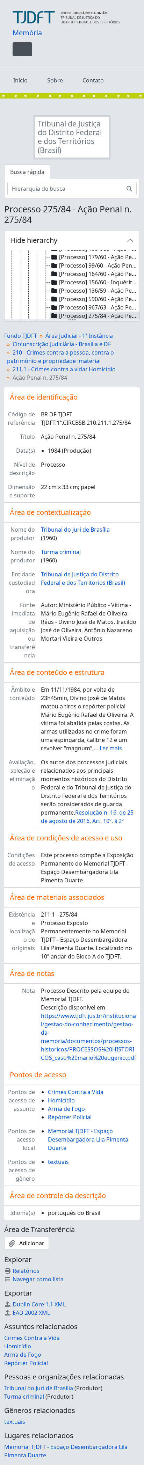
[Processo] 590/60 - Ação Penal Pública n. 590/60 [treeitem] (99, 299)
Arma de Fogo (66, 1109)
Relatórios (26, 1271)
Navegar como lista (38, 1279)
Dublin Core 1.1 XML (39, 1304)
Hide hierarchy (33, 240)
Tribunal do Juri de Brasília (75, 529)
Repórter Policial (70, 1117)
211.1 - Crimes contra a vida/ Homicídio (64, 369)
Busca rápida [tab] (27, 172)
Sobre (55, 80)
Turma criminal (61, 552)
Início (20, 80)
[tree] (72, 285)
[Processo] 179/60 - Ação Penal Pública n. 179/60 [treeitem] (99, 257)
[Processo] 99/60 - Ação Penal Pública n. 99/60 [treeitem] (99, 265)
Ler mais (111, 748)
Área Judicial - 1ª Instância (79, 336)
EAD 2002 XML (31, 1313)
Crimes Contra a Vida (75, 1092)
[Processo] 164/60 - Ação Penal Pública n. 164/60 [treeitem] (99, 274)
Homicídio (61, 1100)
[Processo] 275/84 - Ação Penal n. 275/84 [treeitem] (99, 316)
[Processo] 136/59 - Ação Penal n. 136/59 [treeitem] (99, 290)
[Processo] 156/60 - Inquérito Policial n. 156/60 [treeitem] (99, 282)
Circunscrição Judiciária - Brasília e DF (62, 344)
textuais (58, 1162)
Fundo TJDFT (20, 336)
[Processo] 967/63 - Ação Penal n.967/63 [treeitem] (99, 307)
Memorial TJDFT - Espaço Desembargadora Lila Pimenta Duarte (88, 1139)
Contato (93, 80)
